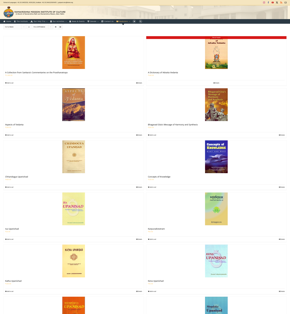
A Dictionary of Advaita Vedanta (163, 72)
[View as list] (60, 27)
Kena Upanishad (156, 281)
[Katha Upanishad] (74, 261)
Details (140, 83)
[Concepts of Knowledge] (216, 156)
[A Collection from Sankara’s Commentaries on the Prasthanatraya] (74, 52)
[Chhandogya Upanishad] (74, 156)
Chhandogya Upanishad (16, 176)
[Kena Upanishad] (216, 261)
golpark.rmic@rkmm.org (65, 2)
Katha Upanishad (13, 281)
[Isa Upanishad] (74, 208)
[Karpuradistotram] (216, 208)
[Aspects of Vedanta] (74, 104)
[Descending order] (29, 27)
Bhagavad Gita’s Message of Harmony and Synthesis (173, 124)
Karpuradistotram (156, 228)
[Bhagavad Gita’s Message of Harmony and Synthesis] (216, 104)
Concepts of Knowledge (159, 176)
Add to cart (10, 83)
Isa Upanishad (12, 228)
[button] (140, 21)
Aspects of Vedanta (14, 124)
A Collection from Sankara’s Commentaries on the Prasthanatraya (36, 72)
